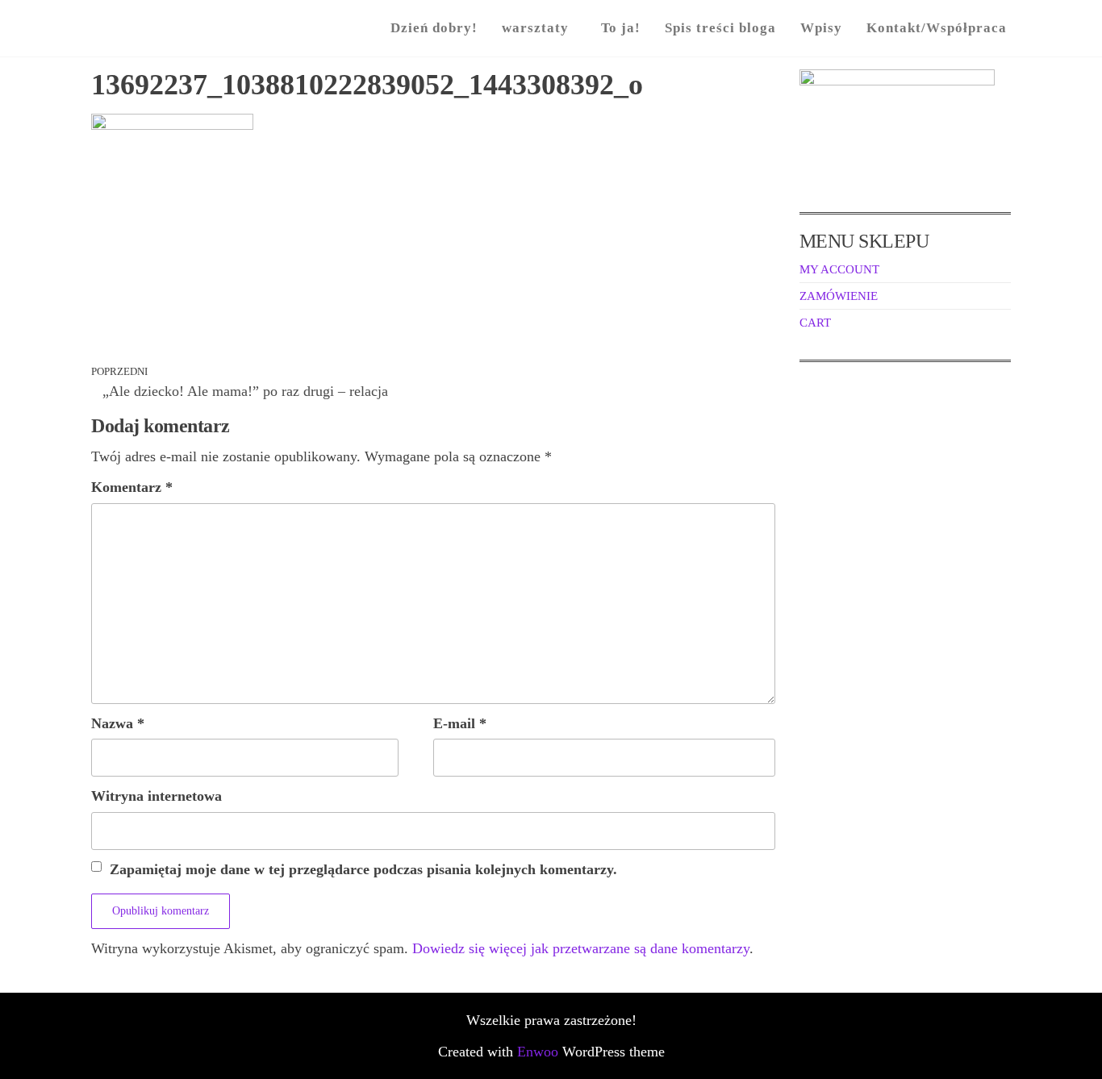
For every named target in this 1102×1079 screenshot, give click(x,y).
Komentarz (132, 487)
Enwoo (537, 1052)
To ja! (621, 27)
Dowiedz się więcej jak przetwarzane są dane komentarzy (580, 948)
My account (839, 269)
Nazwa (117, 723)
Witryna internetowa (156, 796)
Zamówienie (838, 296)
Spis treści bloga (720, 27)
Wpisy (821, 27)
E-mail (459, 723)
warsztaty (535, 27)
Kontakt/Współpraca (936, 27)
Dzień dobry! (434, 27)
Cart (815, 322)
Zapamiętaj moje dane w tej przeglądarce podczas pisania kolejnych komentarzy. (363, 869)
